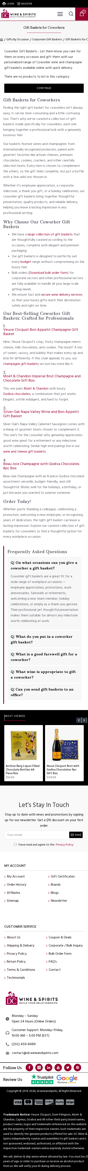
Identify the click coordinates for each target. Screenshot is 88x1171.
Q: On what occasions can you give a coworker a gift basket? (44, 564)
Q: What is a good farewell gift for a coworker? (44, 656)
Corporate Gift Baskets (47, 39)
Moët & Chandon (36, 388)
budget (26, 261)
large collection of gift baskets (50, 234)
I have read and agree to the (45, 845)
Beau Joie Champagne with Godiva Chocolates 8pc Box (41, 466)
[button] (79, 720)
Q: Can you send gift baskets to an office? (42, 691)
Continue (44, 88)
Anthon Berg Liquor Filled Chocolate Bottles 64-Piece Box (23, 769)
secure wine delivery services (61, 294)
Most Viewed (14, 716)
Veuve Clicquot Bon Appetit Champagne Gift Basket (40, 332)
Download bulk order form (48, 272)
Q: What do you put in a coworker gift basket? (42, 638)
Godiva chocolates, (17, 393)
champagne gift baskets (21, 363)
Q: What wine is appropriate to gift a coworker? (43, 674)
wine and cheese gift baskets (24, 451)
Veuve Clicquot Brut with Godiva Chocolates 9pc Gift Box (63, 769)
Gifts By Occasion (17, 39)
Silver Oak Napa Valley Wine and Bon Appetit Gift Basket (41, 414)
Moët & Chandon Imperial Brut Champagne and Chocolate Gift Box (42, 378)
